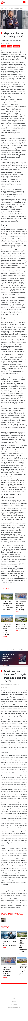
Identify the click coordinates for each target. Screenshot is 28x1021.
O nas (14, 998)
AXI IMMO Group (16, 684)
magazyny (10, 46)
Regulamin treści (14, 1004)
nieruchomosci (16, 46)
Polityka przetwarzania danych (14, 1007)
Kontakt (14, 1001)
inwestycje (4, 46)
